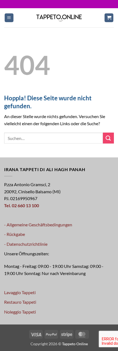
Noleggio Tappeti (20, 311)
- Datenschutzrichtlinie (25, 244)
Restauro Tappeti (20, 302)
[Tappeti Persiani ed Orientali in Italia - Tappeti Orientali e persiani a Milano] (59, 18)
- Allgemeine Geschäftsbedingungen (38, 224)
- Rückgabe (14, 234)
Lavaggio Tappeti (20, 292)
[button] (9, 17)
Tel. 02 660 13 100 (21, 205)
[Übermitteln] (108, 138)
